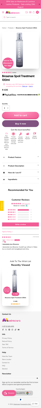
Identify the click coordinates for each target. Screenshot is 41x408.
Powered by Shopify (26, 404)
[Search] (4, 17)
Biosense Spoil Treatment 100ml (15, 287)
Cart (34, 12)
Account (37, 12)
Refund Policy (7, 341)
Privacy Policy (7, 338)
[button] (6, 72)
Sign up (24, 86)
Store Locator (6, 359)
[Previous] (2, 4)
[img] (6, 237)
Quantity (5, 104)
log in (31, 86)
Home (4, 28)
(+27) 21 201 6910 (8, 326)
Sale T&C (5, 344)
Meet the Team (7, 356)
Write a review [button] (20, 224)
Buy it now (20, 124)
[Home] (12, 12)
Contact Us (5, 363)
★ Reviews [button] (2, 205)
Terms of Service (7, 347)
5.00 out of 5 (26, 204)
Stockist (4, 369)
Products (11, 28)
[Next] (39, 4)
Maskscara (16, 404)
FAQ (3, 366)
